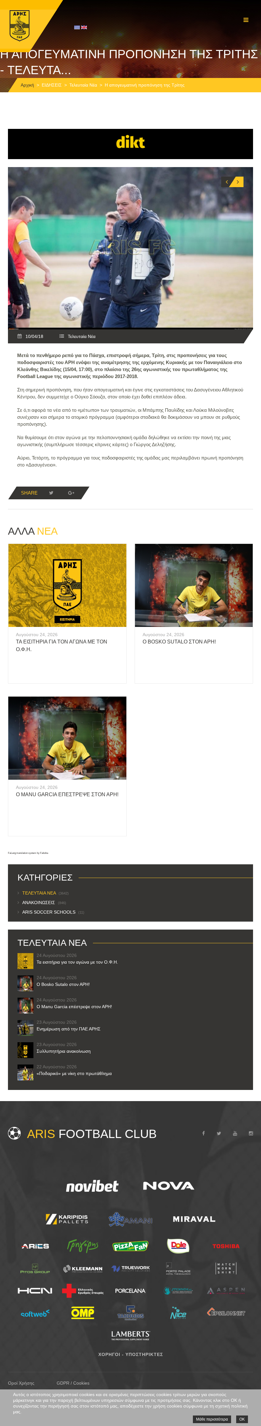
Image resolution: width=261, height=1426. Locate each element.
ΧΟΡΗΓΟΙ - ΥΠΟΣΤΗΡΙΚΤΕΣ (130, 1354)
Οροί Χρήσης (21, 1383)
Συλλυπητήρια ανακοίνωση (64, 1051)
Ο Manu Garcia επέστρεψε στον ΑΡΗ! (67, 794)
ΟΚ (242, 1419)
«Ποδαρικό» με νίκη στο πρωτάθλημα (74, 1073)
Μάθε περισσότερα (212, 1419)
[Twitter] (51, 493)
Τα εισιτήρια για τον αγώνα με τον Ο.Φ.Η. (77, 962)
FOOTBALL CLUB (92, 1134)
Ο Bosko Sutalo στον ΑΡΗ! (179, 641)
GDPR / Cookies (73, 1383)
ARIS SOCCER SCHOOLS (53, 912)
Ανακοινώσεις (44, 902)
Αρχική (27, 85)
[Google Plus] (71, 493)
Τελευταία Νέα (83, 85)
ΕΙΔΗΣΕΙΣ (52, 85)
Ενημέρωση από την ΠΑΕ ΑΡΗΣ (69, 1028)
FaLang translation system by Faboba (28, 853)
